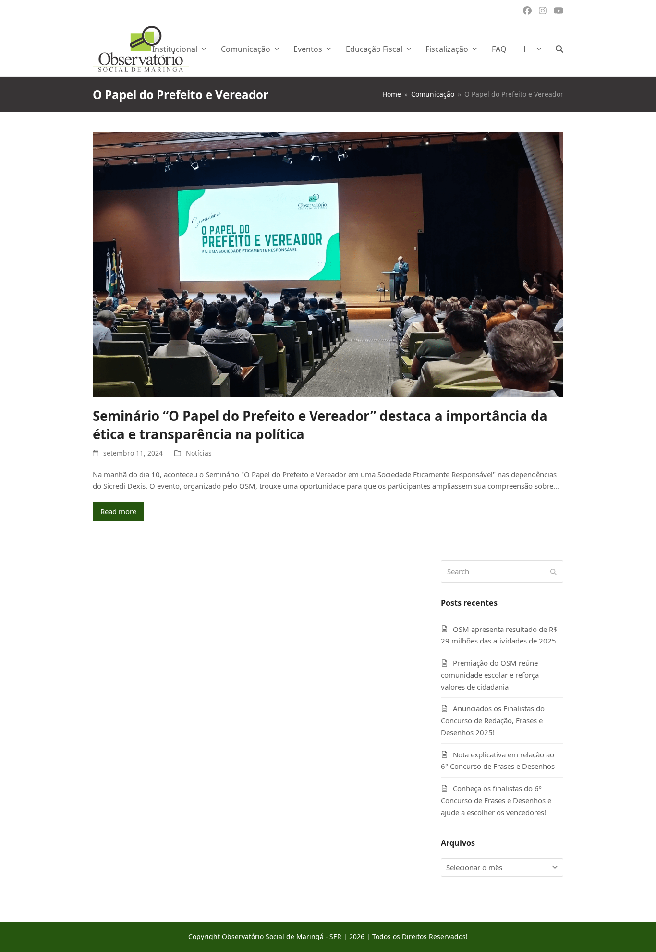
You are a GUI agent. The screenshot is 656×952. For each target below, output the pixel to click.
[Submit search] (553, 572)
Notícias (199, 452)
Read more (118, 511)
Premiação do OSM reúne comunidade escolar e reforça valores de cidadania (490, 675)
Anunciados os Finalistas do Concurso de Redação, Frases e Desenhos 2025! (493, 720)
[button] (559, 49)
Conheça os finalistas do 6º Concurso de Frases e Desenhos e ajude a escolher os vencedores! (496, 800)
